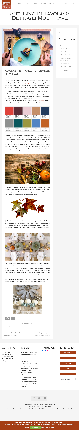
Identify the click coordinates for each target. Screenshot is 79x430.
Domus (62, 46)
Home (19, 4)
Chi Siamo (27, 4)
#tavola (44, 326)
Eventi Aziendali (65, 52)
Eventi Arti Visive (66, 48)
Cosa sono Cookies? (47, 427)
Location (43, 4)
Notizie (59, 4)
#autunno (22, 326)
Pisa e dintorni (64, 70)
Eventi (35, 4)
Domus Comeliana (68, 352)
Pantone (41, 100)
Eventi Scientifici (66, 67)
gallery (27, 83)
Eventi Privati (65, 63)
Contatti (72, 4)
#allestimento (14, 326)
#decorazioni (30, 326)
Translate (72, 382)
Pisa (65, 4)
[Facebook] (34, 398)
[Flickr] (44, 398)
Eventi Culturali (65, 55)
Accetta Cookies (35, 427)
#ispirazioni (38, 326)
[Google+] (39, 398)
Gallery (51, 4)
